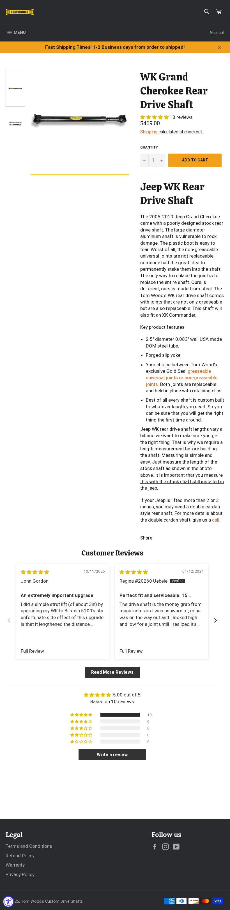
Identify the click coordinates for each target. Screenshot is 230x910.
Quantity (149, 147)
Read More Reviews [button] (112, 672)
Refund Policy (20, 855)
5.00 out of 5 (127, 695)
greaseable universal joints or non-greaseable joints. (181, 377)
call (215, 520)
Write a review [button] (112, 754)
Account (217, 32)
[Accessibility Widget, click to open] (8, 901)
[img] (35, 572)
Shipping (148, 132)
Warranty (15, 865)
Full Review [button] (32, 651)
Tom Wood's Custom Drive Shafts (52, 901)
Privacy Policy (20, 874)
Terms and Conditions (29, 846)
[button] (155, 117)
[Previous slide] (8, 620)
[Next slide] (215, 620)
